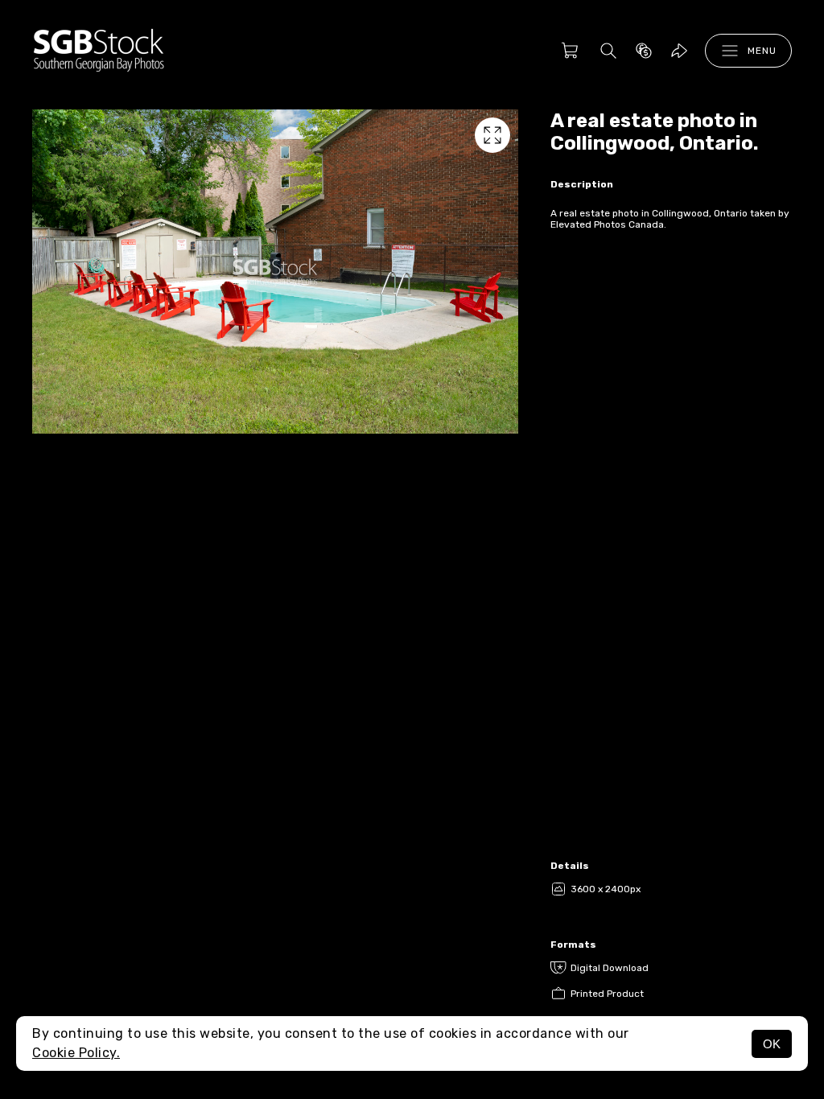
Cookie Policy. (76, 1052)
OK (772, 1044)
